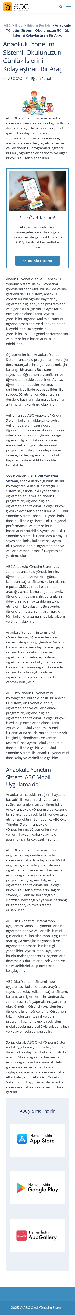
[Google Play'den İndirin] (39, 1187)
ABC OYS (15, 78)
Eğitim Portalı (41, 78)
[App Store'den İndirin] (39, 1139)
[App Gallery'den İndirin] (39, 1234)
